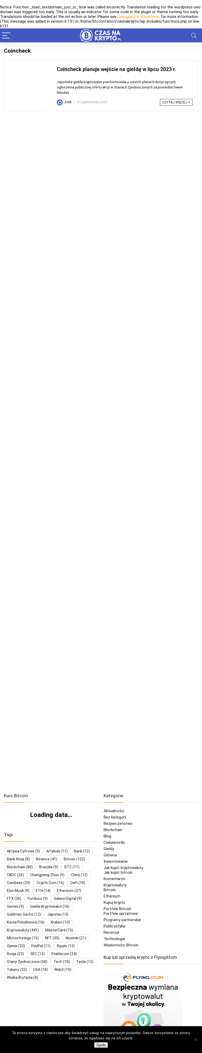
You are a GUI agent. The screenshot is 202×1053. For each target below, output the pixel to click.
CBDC (15, 875)
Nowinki (76, 938)
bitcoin (74, 859)
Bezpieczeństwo (118, 823)
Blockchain (113, 829)
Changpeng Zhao (47, 875)
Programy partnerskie (122, 919)
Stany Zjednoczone (27, 962)
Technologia (114, 938)
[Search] (194, 35)
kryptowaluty (23, 930)
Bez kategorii (115, 817)
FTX (14, 898)
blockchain (20, 867)
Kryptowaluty (115, 885)
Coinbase (18, 883)
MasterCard (59, 930)
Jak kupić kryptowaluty (123, 867)
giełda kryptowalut (49, 906)
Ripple (66, 946)
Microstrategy (23, 938)
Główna (110, 855)
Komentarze (114, 878)
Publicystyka (114, 926)
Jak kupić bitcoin (118, 872)
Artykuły (57, 851)
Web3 (62, 969)
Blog (107, 836)
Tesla (84, 962)
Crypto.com (50, 883)
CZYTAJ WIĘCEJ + (176, 102)
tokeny (17, 969)
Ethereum (69, 891)
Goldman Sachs (24, 914)
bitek (68, 102)
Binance (46, 859)
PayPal (40, 946)
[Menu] (6, 35)
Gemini (15, 906)
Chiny (79, 875)
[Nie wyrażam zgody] (195, 1039)
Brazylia (48, 867)
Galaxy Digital (68, 898)
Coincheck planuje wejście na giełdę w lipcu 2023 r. (116, 69)
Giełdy (109, 848)
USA (40, 969)
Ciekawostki (114, 842)
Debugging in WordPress (139, 16)
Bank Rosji (18, 859)
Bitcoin (110, 889)
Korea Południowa (25, 922)
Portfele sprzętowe (121, 913)
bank (82, 851)
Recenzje (111, 932)
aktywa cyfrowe (23, 851)
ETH (43, 891)
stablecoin (64, 954)
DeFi (77, 883)
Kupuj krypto (114, 902)
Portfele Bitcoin (117, 908)
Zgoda (101, 1045)
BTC (71, 867)
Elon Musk (18, 891)
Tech (62, 962)
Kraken (60, 922)
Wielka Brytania (22, 977)
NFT (52, 938)
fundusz (38, 898)
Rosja (15, 954)
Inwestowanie (116, 861)
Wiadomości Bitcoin (121, 945)
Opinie (16, 946)
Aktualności (114, 811)
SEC (37, 954)
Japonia (57, 914)
